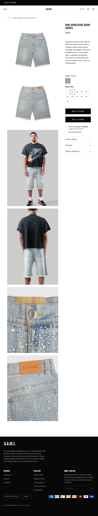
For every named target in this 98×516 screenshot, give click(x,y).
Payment (68, 145)
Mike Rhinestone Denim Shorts (24, 18)
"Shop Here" (21, 3)
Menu (5, 9)
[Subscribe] (91, 488)
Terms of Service (40, 486)
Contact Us (7, 475)
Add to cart (78, 111)
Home (9, 18)
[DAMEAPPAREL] (49, 9)
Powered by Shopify (24, 505)
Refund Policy (39, 475)
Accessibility (38, 490)
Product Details (71, 139)
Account (6, 479)
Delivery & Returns (72, 151)
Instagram (7, 482)
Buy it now (78, 119)
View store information (74, 132)
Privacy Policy (39, 482)
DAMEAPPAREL (13, 505)
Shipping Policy (39, 479)
